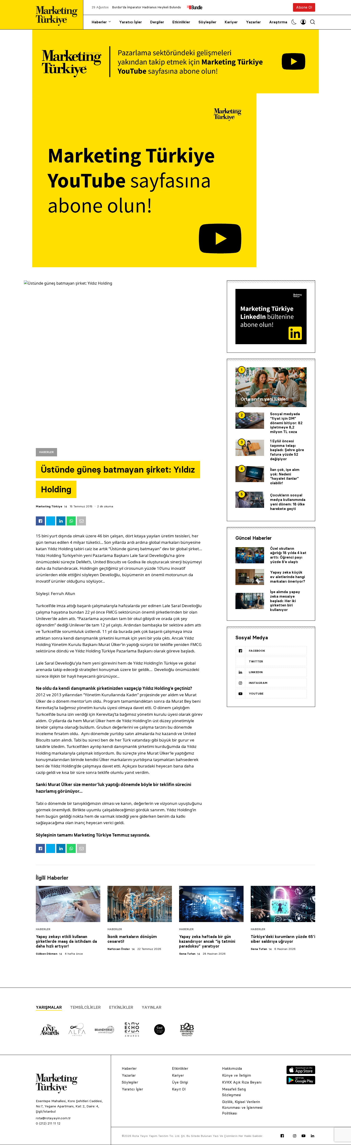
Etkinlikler (181, 22)
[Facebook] (282, 1136)
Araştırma (278, 22)
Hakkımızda (232, 1068)
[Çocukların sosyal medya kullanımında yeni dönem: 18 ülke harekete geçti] (249, 500)
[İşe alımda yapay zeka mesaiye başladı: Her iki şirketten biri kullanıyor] (249, 601)
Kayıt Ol (179, 1089)
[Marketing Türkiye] (58, 14)
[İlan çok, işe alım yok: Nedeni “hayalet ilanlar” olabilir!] (249, 474)
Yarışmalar (49, 1007)
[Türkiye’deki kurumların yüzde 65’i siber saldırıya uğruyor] (283, 904)
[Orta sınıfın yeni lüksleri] (271, 387)
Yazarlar (253, 22)
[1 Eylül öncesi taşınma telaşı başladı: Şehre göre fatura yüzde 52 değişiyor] (249, 448)
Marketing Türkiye (49, 506)
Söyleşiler (207, 22)
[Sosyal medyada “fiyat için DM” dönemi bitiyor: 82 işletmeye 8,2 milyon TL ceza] (249, 421)
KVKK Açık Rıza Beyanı (241, 1082)
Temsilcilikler (85, 1007)
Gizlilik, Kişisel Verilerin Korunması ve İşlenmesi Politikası (242, 1107)
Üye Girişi (180, 1082)
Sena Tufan (187, 953)
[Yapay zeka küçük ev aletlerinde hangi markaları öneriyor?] (249, 577)
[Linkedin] (312, 1136)
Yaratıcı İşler (130, 22)
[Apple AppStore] (301, 1072)
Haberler (99, 22)
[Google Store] (301, 1082)
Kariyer (231, 22)
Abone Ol (304, 7)
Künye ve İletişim (236, 1075)
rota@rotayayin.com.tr (53, 1118)
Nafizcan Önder (118, 949)
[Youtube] (303, 1136)
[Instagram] (294, 1136)
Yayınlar (151, 1007)
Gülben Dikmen (46, 953)
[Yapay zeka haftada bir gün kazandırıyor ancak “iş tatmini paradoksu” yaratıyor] (211, 904)
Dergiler (157, 22)
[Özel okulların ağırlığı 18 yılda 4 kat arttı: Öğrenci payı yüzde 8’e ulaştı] (249, 555)
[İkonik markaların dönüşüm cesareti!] (139, 904)
